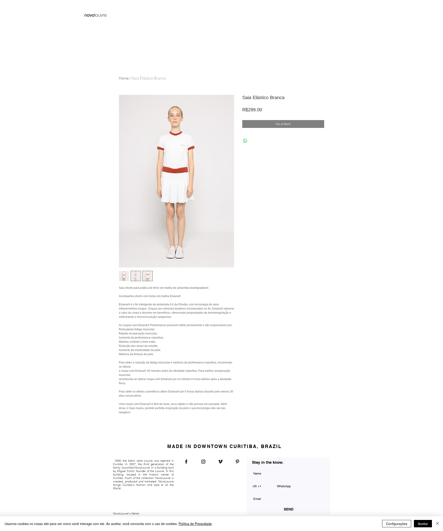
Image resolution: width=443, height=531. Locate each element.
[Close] (437, 523)
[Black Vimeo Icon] (220, 461)
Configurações (396, 523)
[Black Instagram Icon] (203, 461)
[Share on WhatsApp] (245, 141)
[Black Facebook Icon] (186, 461)
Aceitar (423, 523)
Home (124, 78)
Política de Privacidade (195, 523)
